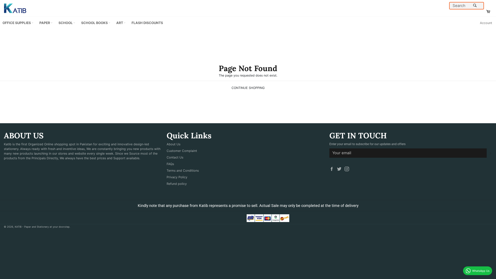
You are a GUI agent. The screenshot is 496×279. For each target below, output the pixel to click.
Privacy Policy (177, 177)
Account (486, 23)
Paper (45, 23)
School (66, 23)
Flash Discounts (147, 23)
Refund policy (177, 184)
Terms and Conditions (183, 170)
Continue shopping (248, 88)
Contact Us (175, 157)
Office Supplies (17, 23)
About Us (173, 144)
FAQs (170, 164)
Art (120, 23)
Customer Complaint (182, 151)
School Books (94, 23)
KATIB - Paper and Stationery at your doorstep (42, 226)
